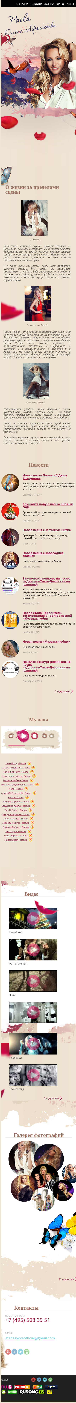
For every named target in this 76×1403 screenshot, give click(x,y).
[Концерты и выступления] (24, 1188)
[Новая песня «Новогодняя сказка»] (10, 560)
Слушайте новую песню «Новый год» (48, 505)
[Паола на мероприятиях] (44, 1178)
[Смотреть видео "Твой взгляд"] (33, 1075)
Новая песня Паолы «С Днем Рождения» (45, 476)
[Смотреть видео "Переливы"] (33, 1044)
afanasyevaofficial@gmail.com (30, 1338)
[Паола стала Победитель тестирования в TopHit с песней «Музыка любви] (10, 620)
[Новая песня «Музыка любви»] (10, 649)
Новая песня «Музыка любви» (46, 641)
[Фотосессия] (26, 1159)
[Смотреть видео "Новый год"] (33, 918)
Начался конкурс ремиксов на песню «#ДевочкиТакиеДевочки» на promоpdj (46, 666)
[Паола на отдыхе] (43, 1199)
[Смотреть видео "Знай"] (33, 981)
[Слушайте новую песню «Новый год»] (10, 511)
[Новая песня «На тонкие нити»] (10, 537)
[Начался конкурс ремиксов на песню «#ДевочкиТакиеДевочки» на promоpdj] (10, 669)
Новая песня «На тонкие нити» (47, 530)
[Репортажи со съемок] (63, 1190)
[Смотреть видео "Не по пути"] (33, 1012)
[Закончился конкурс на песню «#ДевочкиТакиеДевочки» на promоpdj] (10, 586)
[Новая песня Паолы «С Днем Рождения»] (10, 483)
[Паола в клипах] (49, 1159)
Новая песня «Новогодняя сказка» (43, 554)
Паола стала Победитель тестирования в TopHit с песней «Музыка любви (47, 615)
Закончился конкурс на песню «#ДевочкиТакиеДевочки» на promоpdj (46, 581)
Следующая (62, 691)
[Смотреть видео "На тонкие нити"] (33, 949)
